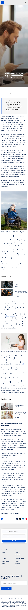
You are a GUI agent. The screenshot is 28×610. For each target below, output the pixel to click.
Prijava (16, 552)
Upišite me (6, 588)
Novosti (3, 552)
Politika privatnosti (5, 566)
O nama (3, 563)
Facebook (17, 561)
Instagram (17, 563)
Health (22, 364)
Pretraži (14, 541)
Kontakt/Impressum (5, 561)
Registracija (17, 554)
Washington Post (10, 316)
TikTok (16, 566)
